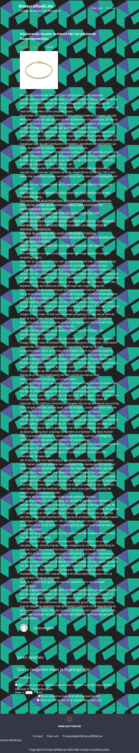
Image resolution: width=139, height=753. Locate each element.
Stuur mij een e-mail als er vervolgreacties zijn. (71, 696)
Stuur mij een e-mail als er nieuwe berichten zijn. (71, 700)
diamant (25, 47)
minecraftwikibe (43, 628)
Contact (111, 8)
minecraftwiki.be (36, 6)
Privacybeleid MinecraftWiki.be (82, 736)
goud (35, 47)
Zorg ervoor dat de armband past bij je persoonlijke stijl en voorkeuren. (66, 200)
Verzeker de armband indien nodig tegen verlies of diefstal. (58, 233)
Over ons (96, 8)
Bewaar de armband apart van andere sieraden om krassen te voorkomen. (68, 221)
